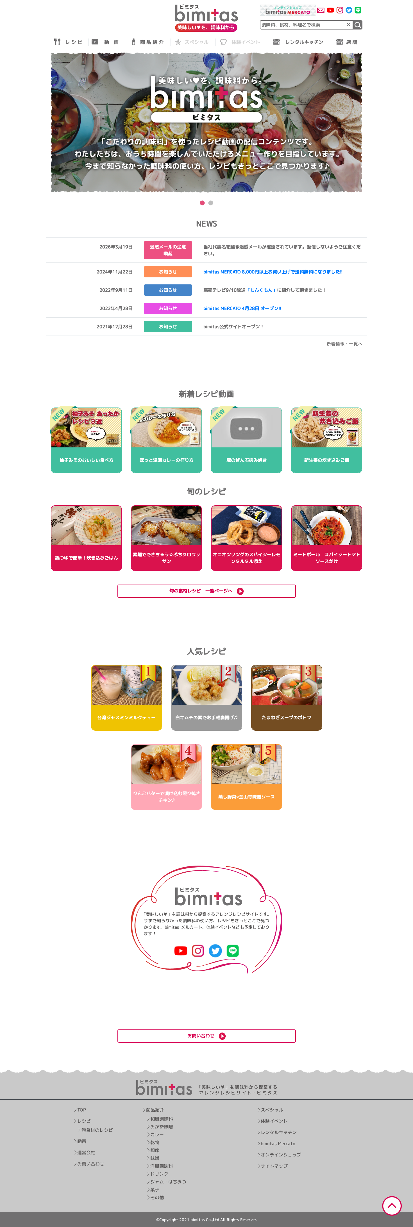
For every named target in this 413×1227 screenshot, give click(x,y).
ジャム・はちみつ (168, 1182)
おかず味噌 (161, 1127)
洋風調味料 (161, 1166)
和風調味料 (161, 1119)
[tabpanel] (206, 123)
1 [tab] (202, 203)
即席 (154, 1150)
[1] (357, 25)
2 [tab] (211, 203)
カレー (157, 1134)
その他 (157, 1197)
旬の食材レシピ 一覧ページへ (203, 591)
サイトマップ (274, 1166)
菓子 (154, 1190)
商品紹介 (155, 1110)
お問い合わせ (90, 1164)
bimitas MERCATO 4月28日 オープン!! (242, 308)
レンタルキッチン (279, 1132)
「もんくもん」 (261, 290)
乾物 (154, 1142)
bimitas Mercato (278, 1143)
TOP (81, 1110)
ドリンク (159, 1174)
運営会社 (86, 1152)
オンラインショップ (281, 1155)
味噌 (154, 1158)
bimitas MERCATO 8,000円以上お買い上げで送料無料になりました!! (273, 272)
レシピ (84, 1121)
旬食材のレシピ (97, 1130)
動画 (81, 1141)
